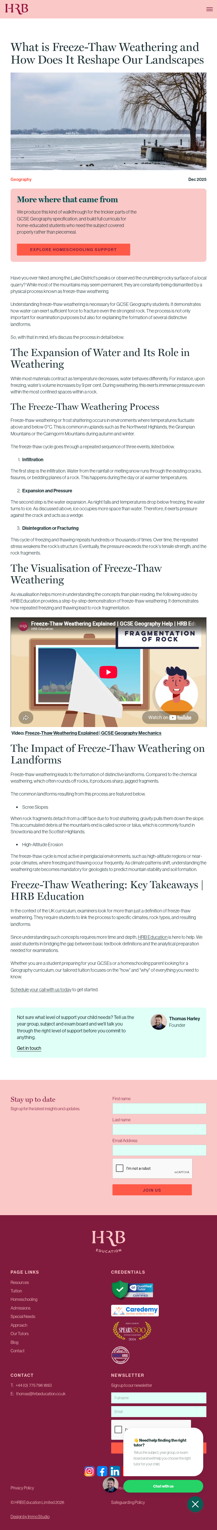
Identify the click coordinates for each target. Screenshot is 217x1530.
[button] (209, 9)
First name (121, 1098)
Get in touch (29, 1048)
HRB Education (153, 937)
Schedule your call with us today (41, 990)
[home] (31, 9)
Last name (121, 1119)
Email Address (124, 1140)
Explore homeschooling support (73, 249)
